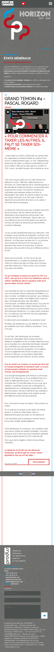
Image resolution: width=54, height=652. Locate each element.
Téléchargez (39, 462)
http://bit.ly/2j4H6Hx (11, 463)
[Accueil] (7, 3)
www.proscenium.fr (13, 579)
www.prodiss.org (13, 577)
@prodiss (15, 584)
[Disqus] (27, 510)
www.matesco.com (12, 647)
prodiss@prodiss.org (14, 581)
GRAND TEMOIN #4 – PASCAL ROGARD (25, 101)
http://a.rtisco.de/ (27, 642)
